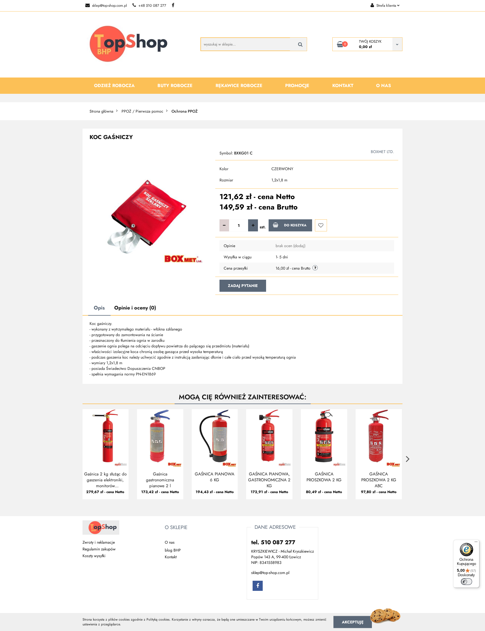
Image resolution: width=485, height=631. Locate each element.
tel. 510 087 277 (273, 542)
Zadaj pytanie (243, 285)
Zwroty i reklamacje (99, 542)
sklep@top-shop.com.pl (109, 5)
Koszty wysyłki (94, 556)
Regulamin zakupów (99, 549)
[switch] (466, 581)
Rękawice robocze (239, 85)
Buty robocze (175, 85)
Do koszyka (295, 225)
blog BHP (173, 550)
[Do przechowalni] (321, 225)
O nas (383, 85)
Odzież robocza (114, 85)
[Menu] (476, 543)
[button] (176, 527)
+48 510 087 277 (152, 5)
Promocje (297, 85)
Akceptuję (352, 622)
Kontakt (342, 85)
